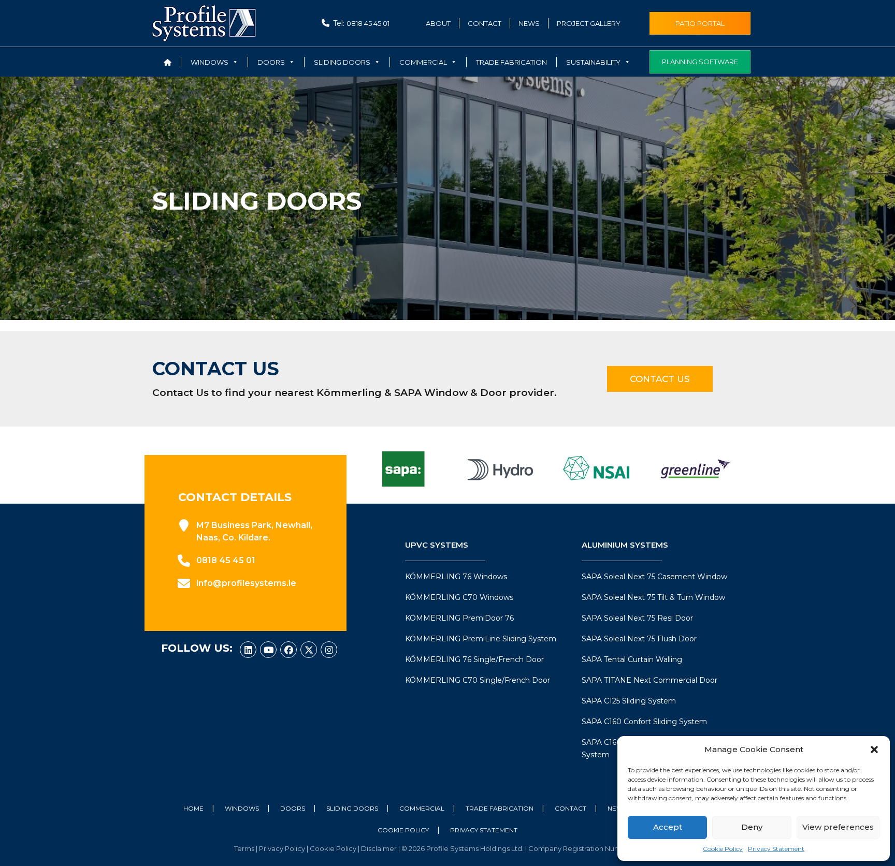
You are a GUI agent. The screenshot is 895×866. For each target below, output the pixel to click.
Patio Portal (700, 23)
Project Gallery (588, 23)
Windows (242, 808)
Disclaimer (379, 848)
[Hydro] (500, 469)
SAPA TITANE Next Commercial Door (649, 680)
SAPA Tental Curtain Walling (632, 659)
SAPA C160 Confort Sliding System (644, 721)
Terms (245, 848)
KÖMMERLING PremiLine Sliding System (480, 638)
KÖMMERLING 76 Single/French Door (474, 659)
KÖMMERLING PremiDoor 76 (459, 618)
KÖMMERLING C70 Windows (459, 597)
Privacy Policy (283, 848)
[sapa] (403, 469)
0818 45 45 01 (368, 23)
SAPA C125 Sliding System (629, 701)
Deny (751, 827)
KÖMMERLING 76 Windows (456, 576)
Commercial (421, 808)
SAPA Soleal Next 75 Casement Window (654, 576)
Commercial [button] (423, 62)
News (529, 23)
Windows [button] (209, 62)
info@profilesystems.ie (246, 583)
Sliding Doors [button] (342, 62)
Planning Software (700, 61)
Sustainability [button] (593, 62)
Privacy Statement (776, 849)
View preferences (838, 827)
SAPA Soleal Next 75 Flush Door (639, 638)
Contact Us (660, 379)
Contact (484, 23)
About (438, 23)
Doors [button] (271, 62)
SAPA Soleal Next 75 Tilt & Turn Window (653, 597)
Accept (667, 827)
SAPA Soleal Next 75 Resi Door (637, 618)
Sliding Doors (352, 808)
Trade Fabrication (511, 62)
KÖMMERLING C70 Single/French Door (477, 680)
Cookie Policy (723, 849)
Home (193, 808)
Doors (292, 808)
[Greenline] (695, 469)
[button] (874, 749)
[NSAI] (597, 469)
